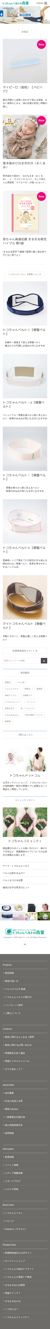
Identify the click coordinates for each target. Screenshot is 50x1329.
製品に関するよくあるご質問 (19, 1037)
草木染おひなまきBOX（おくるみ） (24, 165)
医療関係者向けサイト (24, 651)
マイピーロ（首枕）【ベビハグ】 (22, 89)
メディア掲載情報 (14, 1173)
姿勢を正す (10, 708)
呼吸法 (27, 689)
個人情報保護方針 (14, 1125)
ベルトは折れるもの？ (14, 873)
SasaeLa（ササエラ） (16, 1229)
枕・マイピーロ (27, 708)
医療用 (8, 721)
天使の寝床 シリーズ (34, 715)
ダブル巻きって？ (14, 1069)
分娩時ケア (27, 695)
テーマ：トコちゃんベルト (16, 866)
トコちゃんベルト (14, 1213)
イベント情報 (11, 1165)
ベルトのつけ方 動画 (15, 989)
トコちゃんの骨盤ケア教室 (18, 1277)
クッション (31, 702)
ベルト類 (21, 682)
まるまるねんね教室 (15, 1285)
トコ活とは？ (11, 1309)
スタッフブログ (13, 1181)
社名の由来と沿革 (14, 1101)
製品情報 (9, 973)
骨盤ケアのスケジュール (17, 1061)
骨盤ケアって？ (13, 1293)
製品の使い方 (11, 981)
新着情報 (9, 1157)
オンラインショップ (15, 1261)
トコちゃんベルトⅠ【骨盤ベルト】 (24, 477)
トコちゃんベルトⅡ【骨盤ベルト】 (24, 332)
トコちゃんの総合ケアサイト (19, 1269)
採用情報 (9, 1133)
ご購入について (13, 1013)
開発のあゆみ (11, 1109)
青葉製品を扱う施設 (15, 1053)
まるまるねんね (11, 715)
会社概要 (9, 1093)
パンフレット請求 (14, 1005)
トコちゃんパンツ (12, 702)
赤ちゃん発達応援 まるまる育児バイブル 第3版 (24, 241)
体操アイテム (11, 695)
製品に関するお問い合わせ (18, 1045)
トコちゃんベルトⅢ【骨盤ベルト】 (24, 550)
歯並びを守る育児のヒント (16, 887)
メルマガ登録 (11, 1189)
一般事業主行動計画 (15, 1117)
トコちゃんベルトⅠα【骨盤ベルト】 (23, 404)
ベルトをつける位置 (13, 880)
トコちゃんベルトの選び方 (18, 997)
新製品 (8, 682)
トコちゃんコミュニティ (17, 1317)
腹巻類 (39, 689)
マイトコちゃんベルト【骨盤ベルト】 (24, 625)
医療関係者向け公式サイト (18, 1253)
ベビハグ (9, 1221)
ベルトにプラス (11, 689)
